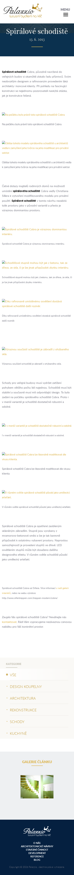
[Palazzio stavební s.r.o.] (22, 16)
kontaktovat (9, 622)
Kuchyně (18, 733)
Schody (17, 721)
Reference (37, 856)
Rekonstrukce (23, 710)
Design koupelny (26, 686)
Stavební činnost (37, 849)
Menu (65, 9)
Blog (37, 860)
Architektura (23, 698)
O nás (37, 843)
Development (37, 853)
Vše (13, 674)
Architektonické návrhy (37, 846)
